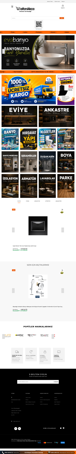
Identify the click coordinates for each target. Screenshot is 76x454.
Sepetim (56, 402)
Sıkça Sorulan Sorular (30, 407)
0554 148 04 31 (12, 452)
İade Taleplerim (57, 404)
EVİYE (19, 204)
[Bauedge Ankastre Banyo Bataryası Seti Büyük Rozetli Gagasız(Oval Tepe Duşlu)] (38, 289)
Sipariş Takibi (57, 407)
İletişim (63, 1)
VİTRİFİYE (47, 204)
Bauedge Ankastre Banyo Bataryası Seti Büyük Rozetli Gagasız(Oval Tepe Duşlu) (34, 309)
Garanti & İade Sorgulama (45, 402)
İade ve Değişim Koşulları (30, 404)
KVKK (41, 404)
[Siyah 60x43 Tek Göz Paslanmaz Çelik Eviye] (38, 229)
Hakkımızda (57, 1)
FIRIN (27, 204)
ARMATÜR (37, 204)
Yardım (41, 400)
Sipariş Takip (50, 1)
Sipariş (55, 400)
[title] (38, 52)
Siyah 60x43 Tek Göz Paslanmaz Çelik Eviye (24, 249)
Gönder (56, 384)
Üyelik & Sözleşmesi (44, 407)
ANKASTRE (59, 204)
